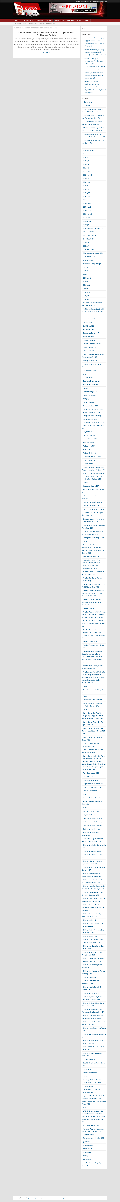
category (86, 399)
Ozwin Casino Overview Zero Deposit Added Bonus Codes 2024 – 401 (93, 730)
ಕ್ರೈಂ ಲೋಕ (49, 20)
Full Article (46, 52)
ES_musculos (87, 432)
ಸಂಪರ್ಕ (79, 20)
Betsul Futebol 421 (89, 351)
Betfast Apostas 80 (89, 340)
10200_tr (86, 178)
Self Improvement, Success (92, 829)
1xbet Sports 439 (88, 239)
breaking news (88, 377)
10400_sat (86, 196)
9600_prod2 (87, 278)
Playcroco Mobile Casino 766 (93, 784)
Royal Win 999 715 (89, 815)
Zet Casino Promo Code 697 (92, 1125)
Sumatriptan (87, 1069)
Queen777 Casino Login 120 (92, 811)
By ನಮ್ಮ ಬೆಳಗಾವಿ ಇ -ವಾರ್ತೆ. (33, 1198)
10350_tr (86, 189)
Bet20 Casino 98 (88, 322)
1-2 (84, 154)
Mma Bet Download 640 (91, 556)
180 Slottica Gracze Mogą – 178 (93, 228)
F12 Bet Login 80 (89, 435)
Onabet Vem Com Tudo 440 (92, 700)
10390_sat (86, 193)
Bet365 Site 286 (88, 329)
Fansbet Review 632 (90, 439)
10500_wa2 (87, 207)
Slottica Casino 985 (89, 920)
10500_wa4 (87, 210)
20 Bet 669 (86, 242)
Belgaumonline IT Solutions (68, 1198)
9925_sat (86, 296)
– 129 (85, 146)
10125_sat (86, 171)
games (85, 482)
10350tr (85, 186)
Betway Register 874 (90, 360)
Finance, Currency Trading (92, 456)
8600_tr (85, 271)
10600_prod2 (87, 214)
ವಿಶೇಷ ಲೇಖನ (70, 20)
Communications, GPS (90, 406)
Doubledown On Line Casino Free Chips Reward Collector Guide (46, 34)
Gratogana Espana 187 (91, 486)
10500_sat (86, 200)
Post (84, 794)
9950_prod (86, 299)
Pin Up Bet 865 (88, 776)
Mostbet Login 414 (89, 608)
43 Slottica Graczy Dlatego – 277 (94, 264)
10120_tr (86, 168)
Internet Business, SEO (91, 505)
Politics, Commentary (90, 791)
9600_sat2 (86, 285)
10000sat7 (86, 157)
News (85, 696)
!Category (86, 105)
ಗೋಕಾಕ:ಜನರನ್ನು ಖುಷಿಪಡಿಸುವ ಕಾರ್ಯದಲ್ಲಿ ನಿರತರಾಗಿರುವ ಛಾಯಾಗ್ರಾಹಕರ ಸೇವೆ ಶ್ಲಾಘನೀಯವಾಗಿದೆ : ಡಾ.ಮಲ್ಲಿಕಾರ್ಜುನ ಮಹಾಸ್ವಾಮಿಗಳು (94, 87)
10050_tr (86, 161)
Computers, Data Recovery (92, 416)
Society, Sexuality (89, 1059)
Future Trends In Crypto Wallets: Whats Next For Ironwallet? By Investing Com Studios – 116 (93, 476)
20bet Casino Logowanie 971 (93, 253)
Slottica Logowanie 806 (91, 993)
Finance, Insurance (89, 460)
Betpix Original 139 (89, 347)
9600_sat (86, 281)
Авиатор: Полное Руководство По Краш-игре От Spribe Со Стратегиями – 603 (93, 1131)
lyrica (85, 541)
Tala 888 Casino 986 (90, 1073)
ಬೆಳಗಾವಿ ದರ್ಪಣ (59, 20)
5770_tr (85, 267)
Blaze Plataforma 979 (90, 370)
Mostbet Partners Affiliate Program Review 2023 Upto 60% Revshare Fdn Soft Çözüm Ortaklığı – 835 (94, 614)
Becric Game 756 (89, 319)
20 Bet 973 (86, 246)
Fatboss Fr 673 (88, 449)
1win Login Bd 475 (89, 235)
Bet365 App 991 (88, 326)
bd (84, 315)
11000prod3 (87, 225)
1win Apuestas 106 (89, 232)
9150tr (85, 274)
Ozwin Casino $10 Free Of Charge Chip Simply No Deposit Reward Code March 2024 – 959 (92, 715)
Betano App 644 (88, 336)
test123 (85, 1076)
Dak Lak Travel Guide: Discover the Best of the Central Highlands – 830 (93, 425)
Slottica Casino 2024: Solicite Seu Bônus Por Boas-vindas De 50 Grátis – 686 (93, 907)
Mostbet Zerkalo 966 (90, 641)
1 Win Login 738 (88, 150)
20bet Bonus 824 (88, 249)
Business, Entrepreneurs (91, 381)
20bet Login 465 (88, 260)
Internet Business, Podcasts (92, 502)
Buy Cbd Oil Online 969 (91, 384)
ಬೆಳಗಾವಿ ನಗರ (39, 20)
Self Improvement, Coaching (92, 822)
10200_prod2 (87, 175)
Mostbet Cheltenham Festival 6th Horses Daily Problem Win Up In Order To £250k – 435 (93, 593)
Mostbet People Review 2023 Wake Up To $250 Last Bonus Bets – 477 (93, 623)
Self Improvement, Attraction (92, 818)
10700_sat (86, 217)
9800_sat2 (86, 288)
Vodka (85, 1107)
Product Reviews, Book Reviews (94, 798)
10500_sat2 (87, 203)
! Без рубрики (87, 102)
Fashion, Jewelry (88, 442)
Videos (86, 20)
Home (24, 23)
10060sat (86, 164)
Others (85, 709)
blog (84, 374)
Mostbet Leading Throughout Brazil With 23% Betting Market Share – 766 (92, 602)
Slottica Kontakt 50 (89, 977)
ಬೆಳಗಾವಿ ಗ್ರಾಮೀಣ (28, 20)
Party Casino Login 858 (91, 773)
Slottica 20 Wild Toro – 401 (92, 851)
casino (85, 388)
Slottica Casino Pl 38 (90, 936)
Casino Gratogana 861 (90, 392)
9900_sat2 (86, 292)
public (85, 808)
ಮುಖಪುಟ (17, 20)
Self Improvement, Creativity (92, 825)
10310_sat (86, 182)
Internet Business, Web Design (93, 509)
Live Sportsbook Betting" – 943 (93, 538)
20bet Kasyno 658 (89, 257)
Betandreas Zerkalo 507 (91, 333)
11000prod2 (87, 221)
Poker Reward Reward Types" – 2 (94, 787)
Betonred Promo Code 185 (92, 344)
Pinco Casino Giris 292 (91, 780)
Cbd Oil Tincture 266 (90, 402)
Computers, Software (90, 419)
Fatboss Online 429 (89, 453)
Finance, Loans (88, 464)
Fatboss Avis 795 (89, 446)
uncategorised (88, 1086)
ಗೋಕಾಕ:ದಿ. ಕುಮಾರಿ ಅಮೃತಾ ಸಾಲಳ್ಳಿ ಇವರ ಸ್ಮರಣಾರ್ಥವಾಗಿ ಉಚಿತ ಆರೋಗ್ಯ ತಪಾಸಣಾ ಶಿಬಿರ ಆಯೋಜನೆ (94, 52)
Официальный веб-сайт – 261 (93, 1138)
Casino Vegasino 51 (90, 395)
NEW (85, 686)
